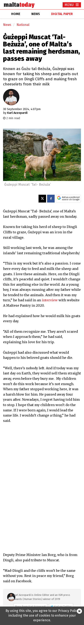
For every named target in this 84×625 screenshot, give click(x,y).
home (15, 14)
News (7, 25)
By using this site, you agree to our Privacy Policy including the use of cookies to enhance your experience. (42, 615)
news (35, 14)
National (23, 25)
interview (50, 300)
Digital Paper (62, 14)
